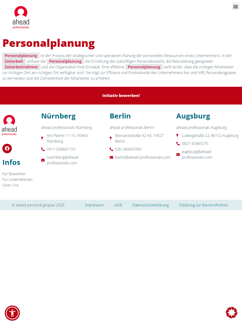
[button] (236, 6)
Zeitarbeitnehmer (21, 67)
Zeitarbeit (14, 61)
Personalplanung (21, 55)
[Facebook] (7, 148)
